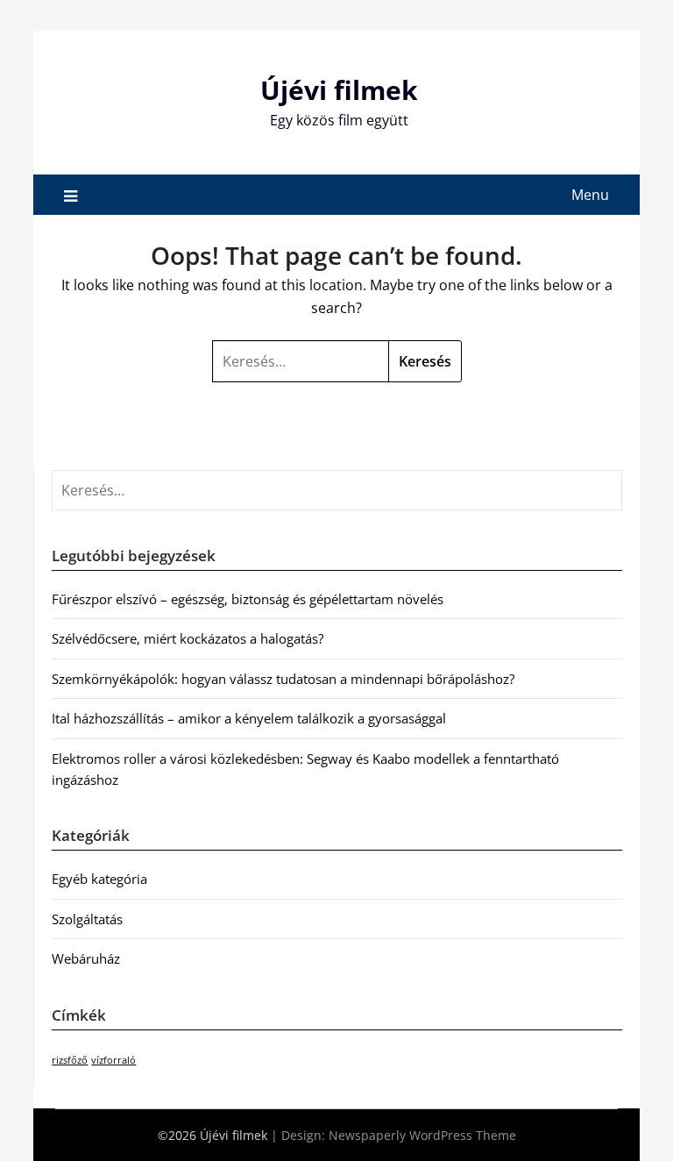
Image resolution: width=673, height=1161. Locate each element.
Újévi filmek (339, 90)
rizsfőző (70, 1060)
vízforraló (113, 1060)
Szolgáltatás (87, 919)
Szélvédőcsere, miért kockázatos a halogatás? (187, 638)
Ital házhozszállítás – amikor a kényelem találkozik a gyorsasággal (249, 718)
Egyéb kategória (99, 878)
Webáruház (86, 958)
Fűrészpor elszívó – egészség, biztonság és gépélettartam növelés (247, 599)
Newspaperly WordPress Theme (422, 1135)
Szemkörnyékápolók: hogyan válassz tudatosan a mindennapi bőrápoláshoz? (283, 678)
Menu (590, 194)
